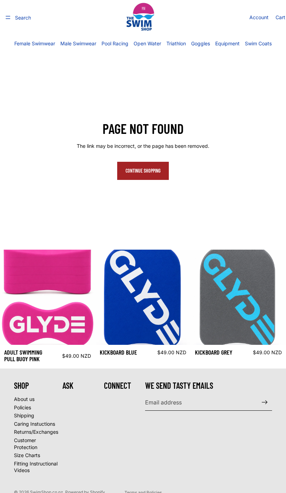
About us (24, 399)
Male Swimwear (78, 43)
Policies (22, 407)
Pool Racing (114, 43)
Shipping (24, 415)
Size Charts (27, 455)
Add (90, 334)
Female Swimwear (34, 43)
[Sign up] (264, 402)
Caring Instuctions (34, 424)
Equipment (227, 43)
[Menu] (8, 17)
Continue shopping (143, 171)
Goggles (200, 43)
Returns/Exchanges (36, 432)
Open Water (147, 43)
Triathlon (176, 43)
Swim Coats (258, 43)
